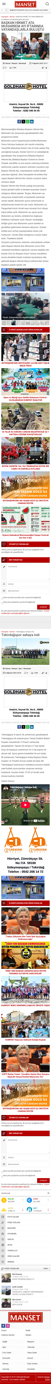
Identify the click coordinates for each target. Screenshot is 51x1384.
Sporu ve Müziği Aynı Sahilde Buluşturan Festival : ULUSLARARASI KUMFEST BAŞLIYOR (25, 398)
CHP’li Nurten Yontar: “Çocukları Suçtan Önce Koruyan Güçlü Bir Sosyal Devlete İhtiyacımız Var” (25, 1075)
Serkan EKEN (47, 1378)
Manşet (14, 63)
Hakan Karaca (18, 1299)
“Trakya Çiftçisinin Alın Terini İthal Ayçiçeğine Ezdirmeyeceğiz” (25, 937)
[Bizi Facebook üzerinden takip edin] (3, 1326)
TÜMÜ (45, 1268)
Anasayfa (4, 17)
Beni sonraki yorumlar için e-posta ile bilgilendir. (22, 597)
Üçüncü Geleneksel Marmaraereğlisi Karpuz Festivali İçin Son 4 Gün (25, 536)
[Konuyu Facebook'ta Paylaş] (19, 121)
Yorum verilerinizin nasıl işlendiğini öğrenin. (25, 612)
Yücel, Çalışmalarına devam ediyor (19, 317)
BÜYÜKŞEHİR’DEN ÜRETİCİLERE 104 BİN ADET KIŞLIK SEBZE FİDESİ (25, 364)
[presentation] (2, 10)
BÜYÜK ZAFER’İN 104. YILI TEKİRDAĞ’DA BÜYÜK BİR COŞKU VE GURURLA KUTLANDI (25, 467)
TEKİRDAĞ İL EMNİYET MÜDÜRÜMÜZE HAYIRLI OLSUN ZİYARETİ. (27, 1279)
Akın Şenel (16, 1286)
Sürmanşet (22, 63)
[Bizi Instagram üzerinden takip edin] (8, 1326)
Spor (20, 668)
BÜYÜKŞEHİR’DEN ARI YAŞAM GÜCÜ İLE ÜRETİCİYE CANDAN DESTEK (25, 501)
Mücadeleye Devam (20, 1304)
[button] (4, 322)
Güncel (12, 17)
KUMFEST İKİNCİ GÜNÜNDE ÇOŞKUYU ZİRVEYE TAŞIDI (25, 1005)
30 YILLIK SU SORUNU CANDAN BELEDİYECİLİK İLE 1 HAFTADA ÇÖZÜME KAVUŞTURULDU (25, 433)
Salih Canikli (17, 1274)
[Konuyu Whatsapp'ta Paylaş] (27, 121)
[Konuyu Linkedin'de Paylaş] (32, 121)
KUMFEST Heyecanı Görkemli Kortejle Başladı (25, 1039)
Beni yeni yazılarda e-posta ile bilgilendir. (19, 602)
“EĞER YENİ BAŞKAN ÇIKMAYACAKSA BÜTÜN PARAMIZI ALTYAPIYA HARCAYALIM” (25, 972)
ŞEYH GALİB (17, 1291)
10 (47, 323)
